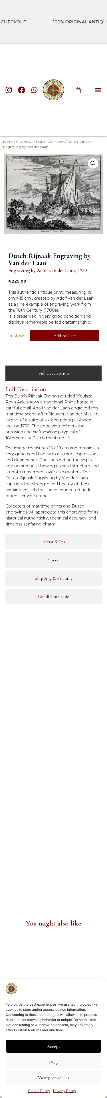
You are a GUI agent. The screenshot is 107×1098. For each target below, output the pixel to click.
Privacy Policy (64, 1091)
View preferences (53, 1077)
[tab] (53, 373)
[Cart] (78, 90)
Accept (53, 1046)
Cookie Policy (39, 1091)
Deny (53, 1062)
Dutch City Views (50, 141)
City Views (24, 141)
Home (8, 141)
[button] (97, 90)
